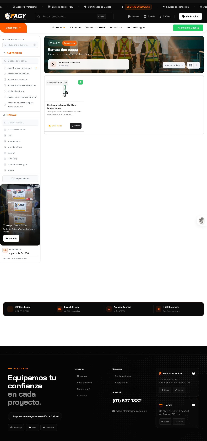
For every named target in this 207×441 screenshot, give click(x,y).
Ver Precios (192, 16)
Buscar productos (13, 39)
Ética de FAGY (84, 382)
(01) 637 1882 (127, 401)
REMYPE (50, 427)
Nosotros (82, 376)
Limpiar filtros (22, 178)
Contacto (82, 395)
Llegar (166, 390)
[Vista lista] (196, 65)
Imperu (135, 16)
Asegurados (121, 382)
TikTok (166, 16)
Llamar (180, 390)
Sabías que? (83, 389)
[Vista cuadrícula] (190, 65)
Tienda (151, 16)
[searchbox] (74, 16)
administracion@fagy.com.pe (131, 411)
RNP (34, 427)
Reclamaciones (123, 376)
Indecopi (18, 427)
